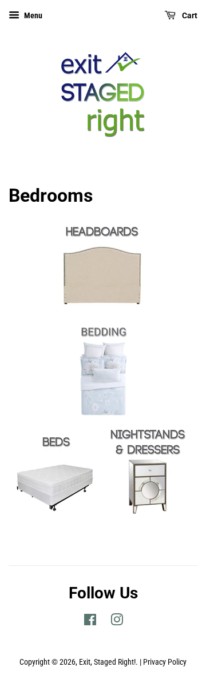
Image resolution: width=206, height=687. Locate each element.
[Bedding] (103, 417)
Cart (188, 15)
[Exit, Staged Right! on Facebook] (90, 622)
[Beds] (56, 514)
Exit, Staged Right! (107, 662)
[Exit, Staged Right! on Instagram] (116, 622)
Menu (32, 15)
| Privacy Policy (163, 662)
